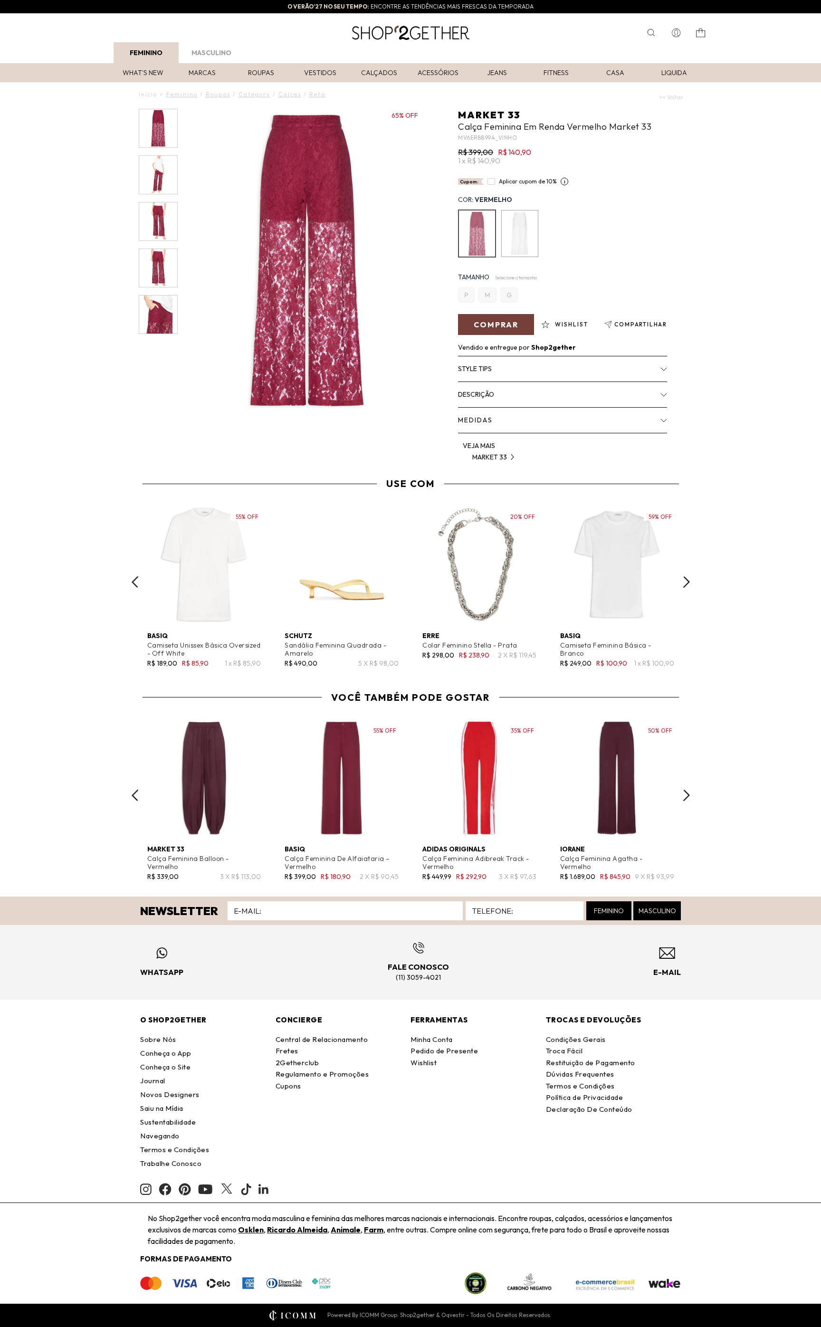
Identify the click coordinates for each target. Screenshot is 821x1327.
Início (148, 94)
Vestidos (320, 72)
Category (254, 94)
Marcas (202, 72)
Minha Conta (431, 1039)
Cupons (288, 1085)
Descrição (476, 394)
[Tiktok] (246, 1189)
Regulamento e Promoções (322, 1074)
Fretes (287, 1050)
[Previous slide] (135, 582)
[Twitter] (227, 1189)
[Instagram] (146, 1189)
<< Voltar (671, 97)
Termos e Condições (174, 1149)
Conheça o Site (165, 1066)
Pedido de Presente (444, 1050)
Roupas (261, 72)
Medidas (475, 420)
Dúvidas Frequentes (580, 1074)
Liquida (674, 72)
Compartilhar (640, 324)
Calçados (379, 72)
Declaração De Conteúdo (589, 1109)
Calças (289, 94)
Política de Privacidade (584, 1097)
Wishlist (423, 1062)
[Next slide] (686, 582)
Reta (317, 94)
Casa (615, 72)
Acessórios (438, 72)
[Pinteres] (185, 1189)
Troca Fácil (564, 1050)
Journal (152, 1080)
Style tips (475, 368)
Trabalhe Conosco (170, 1163)
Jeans (497, 72)
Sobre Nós (158, 1039)
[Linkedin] (263, 1189)
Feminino (146, 52)
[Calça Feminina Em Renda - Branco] (519, 233)
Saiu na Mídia (161, 1108)
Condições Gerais (576, 1039)
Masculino (211, 52)
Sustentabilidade (168, 1122)
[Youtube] (205, 1189)
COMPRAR (496, 324)
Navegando (160, 1135)
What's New (143, 72)
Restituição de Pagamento (590, 1062)
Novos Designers (170, 1094)
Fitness (556, 72)
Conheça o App (165, 1053)
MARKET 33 (489, 115)
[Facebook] (165, 1189)
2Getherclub (297, 1062)
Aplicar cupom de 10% (528, 181)
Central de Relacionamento (322, 1039)
